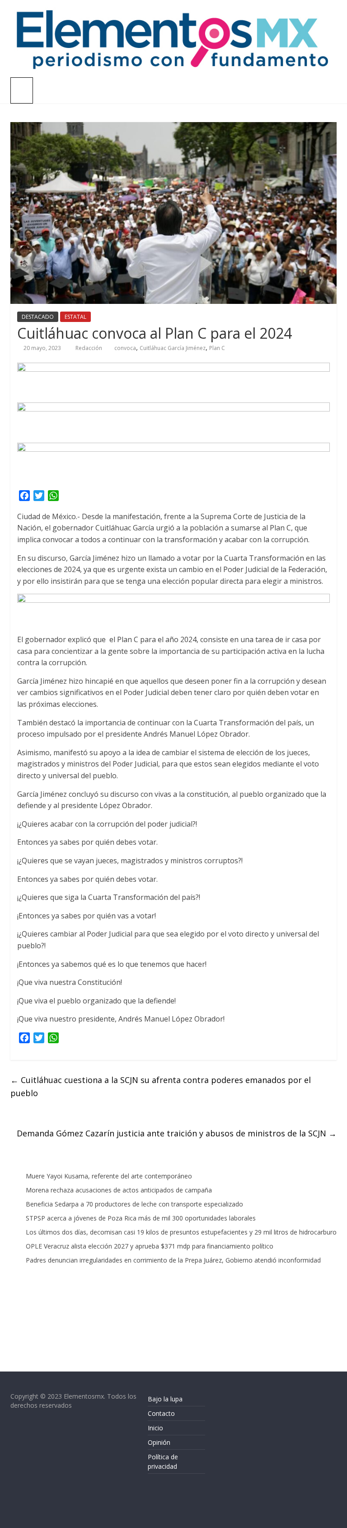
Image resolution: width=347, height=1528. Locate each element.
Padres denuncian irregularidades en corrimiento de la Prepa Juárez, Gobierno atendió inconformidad (173, 1260)
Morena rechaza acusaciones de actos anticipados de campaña (119, 1190)
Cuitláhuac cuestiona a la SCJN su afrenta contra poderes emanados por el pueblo (160, 1086)
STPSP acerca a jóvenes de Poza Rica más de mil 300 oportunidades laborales (141, 1218)
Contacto (161, 1413)
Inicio (155, 1428)
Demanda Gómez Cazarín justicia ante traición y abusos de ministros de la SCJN (177, 1133)
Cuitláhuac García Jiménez (173, 348)
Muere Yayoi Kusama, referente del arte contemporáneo (109, 1176)
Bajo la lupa (165, 1399)
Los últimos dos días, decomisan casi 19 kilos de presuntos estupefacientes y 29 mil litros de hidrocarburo (181, 1232)
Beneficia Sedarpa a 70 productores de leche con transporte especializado (134, 1204)
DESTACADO (38, 317)
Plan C (217, 348)
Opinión (159, 1442)
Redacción (89, 348)
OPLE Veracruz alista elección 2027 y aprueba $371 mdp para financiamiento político (149, 1246)
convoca (125, 348)
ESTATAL (75, 317)
